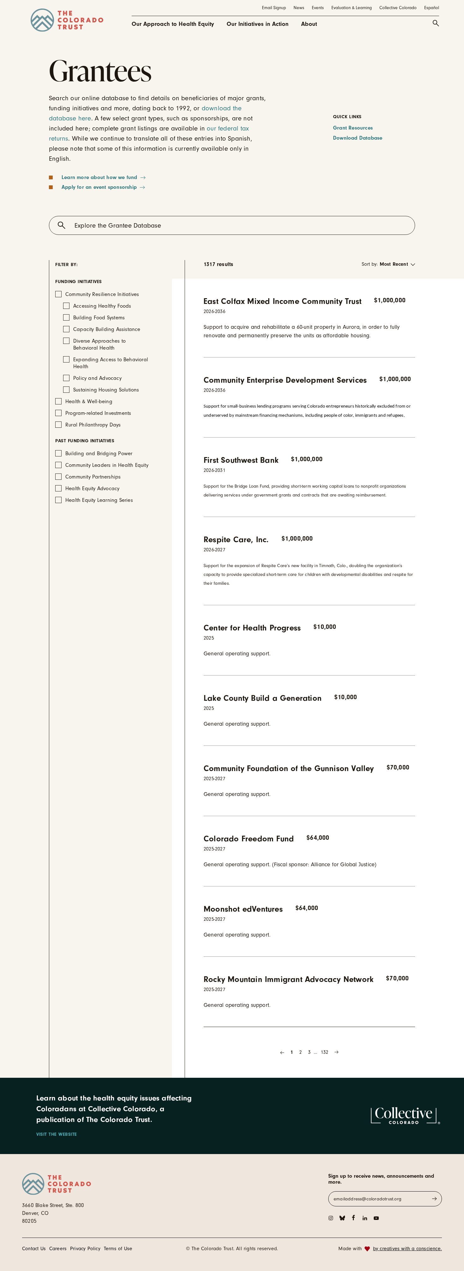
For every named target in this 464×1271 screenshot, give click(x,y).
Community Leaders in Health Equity (106, 465)
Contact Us (34, 1248)
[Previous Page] (282, 1052)
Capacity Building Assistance (106, 329)
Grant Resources (353, 128)
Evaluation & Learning (351, 7)
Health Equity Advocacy (92, 488)
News (299, 7)
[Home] (67, 20)
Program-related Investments (98, 413)
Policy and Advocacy (97, 378)
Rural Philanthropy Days (93, 425)
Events (318, 7)
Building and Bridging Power (98, 453)
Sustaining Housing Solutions (106, 390)
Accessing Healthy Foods (102, 306)
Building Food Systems (99, 318)
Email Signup (274, 7)
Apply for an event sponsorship (99, 187)
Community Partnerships (93, 477)
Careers (58, 1248)
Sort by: (370, 264)
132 (325, 1052)
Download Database (357, 138)
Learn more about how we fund (99, 177)
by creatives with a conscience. (407, 1248)
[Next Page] (336, 1052)
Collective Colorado (398, 7)
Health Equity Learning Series (99, 500)
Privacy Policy (85, 1248)
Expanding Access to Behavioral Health (110, 363)
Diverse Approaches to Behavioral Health (99, 344)
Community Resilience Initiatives (102, 294)
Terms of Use (118, 1248)
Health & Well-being (88, 401)
